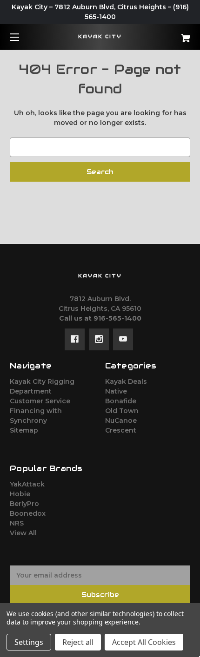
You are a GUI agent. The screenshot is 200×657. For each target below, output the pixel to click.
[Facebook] (75, 339)
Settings (28, 642)
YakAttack (27, 484)
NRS (17, 523)
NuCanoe (121, 420)
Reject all (77, 642)
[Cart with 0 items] (172, 34)
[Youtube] (123, 339)
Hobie (20, 494)
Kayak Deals (126, 381)
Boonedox (28, 513)
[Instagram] (99, 339)
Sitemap (24, 430)
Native (116, 391)
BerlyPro (24, 503)
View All (23, 533)
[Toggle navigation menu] (22, 37)
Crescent (120, 430)
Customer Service (40, 401)
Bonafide (120, 401)
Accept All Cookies (144, 642)
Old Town (122, 411)
